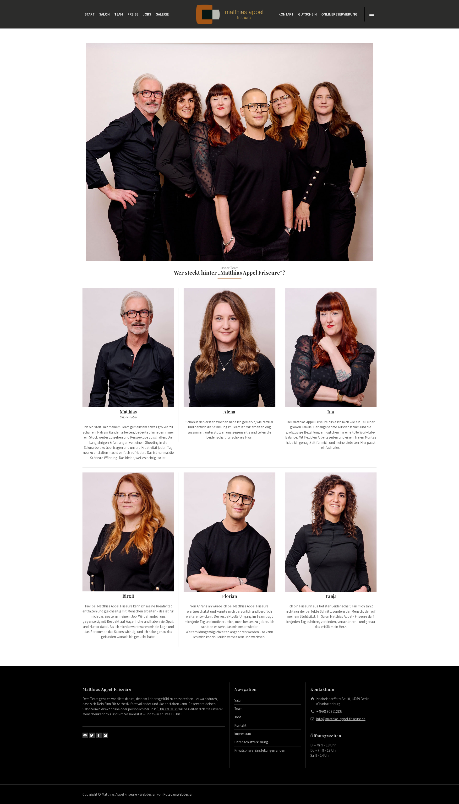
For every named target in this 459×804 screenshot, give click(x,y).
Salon (238, 700)
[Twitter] (92, 735)
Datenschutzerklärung (251, 742)
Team (238, 708)
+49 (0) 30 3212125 (329, 711)
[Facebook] (99, 735)
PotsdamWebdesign (178, 794)
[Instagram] (105, 735)
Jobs (237, 717)
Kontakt (240, 725)
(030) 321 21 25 (167, 709)
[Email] (85, 735)
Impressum (242, 733)
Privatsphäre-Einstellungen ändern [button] (260, 750)
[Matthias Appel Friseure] (229, 14)
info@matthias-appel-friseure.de (341, 719)
